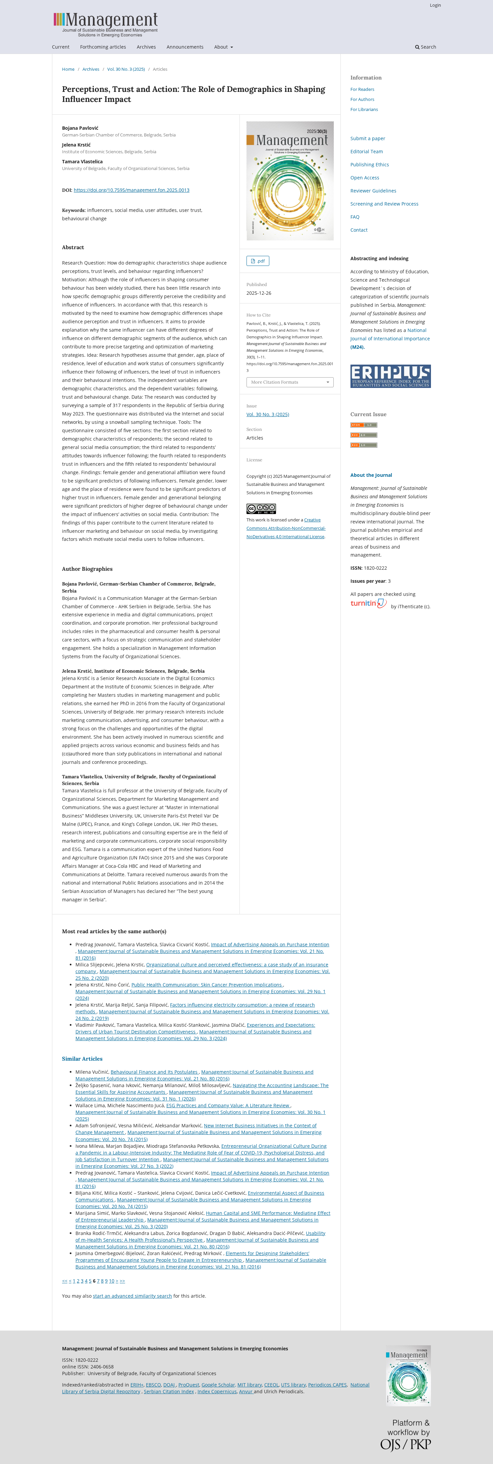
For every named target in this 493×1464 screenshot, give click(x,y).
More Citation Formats (274, 382)
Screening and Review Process (384, 204)
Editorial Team (366, 151)
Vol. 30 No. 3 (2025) (126, 69)
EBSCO (153, 1385)
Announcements (185, 47)
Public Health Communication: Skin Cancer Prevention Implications (207, 984)
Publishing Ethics (369, 164)
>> (122, 1281)
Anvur (246, 1391)
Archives (146, 47)
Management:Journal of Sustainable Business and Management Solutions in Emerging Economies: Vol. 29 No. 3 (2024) (193, 1034)
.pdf (260, 261)
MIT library (249, 1385)
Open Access (364, 177)
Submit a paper (367, 138)
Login (435, 5)
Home (68, 69)
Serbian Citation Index (169, 1391)
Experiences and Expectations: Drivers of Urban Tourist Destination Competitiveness (195, 1028)
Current (60, 47)
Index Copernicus (217, 1391)
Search (428, 47)
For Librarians (364, 109)
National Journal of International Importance (390, 338)
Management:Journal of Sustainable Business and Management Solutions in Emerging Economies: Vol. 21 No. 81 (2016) (200, 1263)
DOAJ (169, 1385)
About (221, 47)
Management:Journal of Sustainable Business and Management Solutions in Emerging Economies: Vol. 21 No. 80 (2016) (194, 1075)
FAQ (355, 217)
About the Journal (371, 475)
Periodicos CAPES (327, 1385)
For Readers (362, 89)
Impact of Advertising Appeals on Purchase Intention (270, 944)
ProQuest (188, 1385)
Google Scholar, (219, 1385)
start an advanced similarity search (132, 1296)
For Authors (362, 99)
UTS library (293, 1385)
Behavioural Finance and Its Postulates (155, 1072)
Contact (359, 230)
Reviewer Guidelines (373, 190)
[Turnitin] (368, 607)
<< (64, 1281)
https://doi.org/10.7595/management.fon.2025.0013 (131, 190)
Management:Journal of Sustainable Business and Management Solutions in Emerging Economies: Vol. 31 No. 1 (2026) (194, 1095)
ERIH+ (137, 1385)
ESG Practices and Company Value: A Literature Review (228, 1105)
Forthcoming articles (103, 47)
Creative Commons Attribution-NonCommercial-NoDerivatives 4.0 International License (286, 528)
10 (111, 1281)
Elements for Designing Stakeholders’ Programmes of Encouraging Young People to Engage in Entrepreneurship (192, 1256)
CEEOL (271, 1385)
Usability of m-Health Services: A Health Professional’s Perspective (200, 1236)
